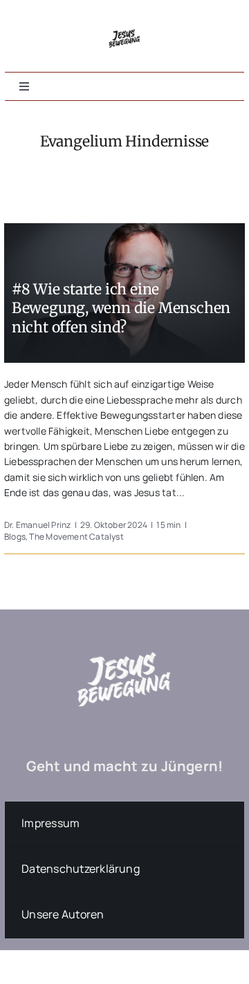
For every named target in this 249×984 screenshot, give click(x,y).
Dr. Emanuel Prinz (37, 525)
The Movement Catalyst (76, 536)
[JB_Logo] (124, 25)
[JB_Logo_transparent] (124, 631)
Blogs (15, 536)
